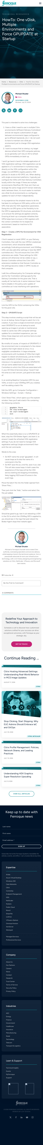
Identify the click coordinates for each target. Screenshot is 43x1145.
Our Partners (10, 965)
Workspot (9, 930)
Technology (10, 1039)
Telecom (9, 1043)
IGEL (7, 897)
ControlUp (9, 891)
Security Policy (11, 988)
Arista (8, 875)
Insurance (9, 1029)
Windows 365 (11, 881)
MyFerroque (10, 1074)
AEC (7, 1013)
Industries (11, 1006)
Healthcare (10, 1026)
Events (8, 1071)
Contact (9, 975)
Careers (9, 968)
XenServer (9, 927)
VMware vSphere (12, 920)
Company (11, 954)
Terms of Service (12, 985)
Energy (8, 1016)
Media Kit (9, 978)
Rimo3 (8, 910)
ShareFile (9, 914)
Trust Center (10, 981)
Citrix (20, 97)
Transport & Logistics (13, 1046)
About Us (9, 962)
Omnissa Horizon (12, 923)
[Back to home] (9, 3)
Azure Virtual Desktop (13, 878)
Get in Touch (22, 644)
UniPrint (9, 917)
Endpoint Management (14, 894)
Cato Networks (11, 884)
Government (10, 1023)
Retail (8, 1036)
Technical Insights (12, 1068)
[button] (40, 3)
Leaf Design (25, 1111)
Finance (9, 1020)
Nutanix (8, 904)
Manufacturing (11, 1033)
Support (9, 1078)
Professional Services (13, 940)
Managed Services (12, 937)
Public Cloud (10, 907)
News (8, 972)
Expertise (10, 867)
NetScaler (9, 901)
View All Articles (21, 794)
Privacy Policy (11, 991)
